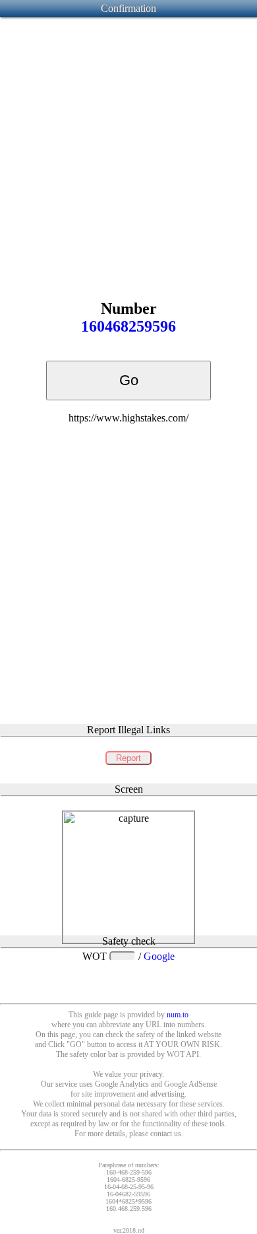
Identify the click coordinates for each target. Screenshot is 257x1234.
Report (128, 758)
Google (159, 956)
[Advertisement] (128, 148)
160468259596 (128, 326)
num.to (177, 1014)
